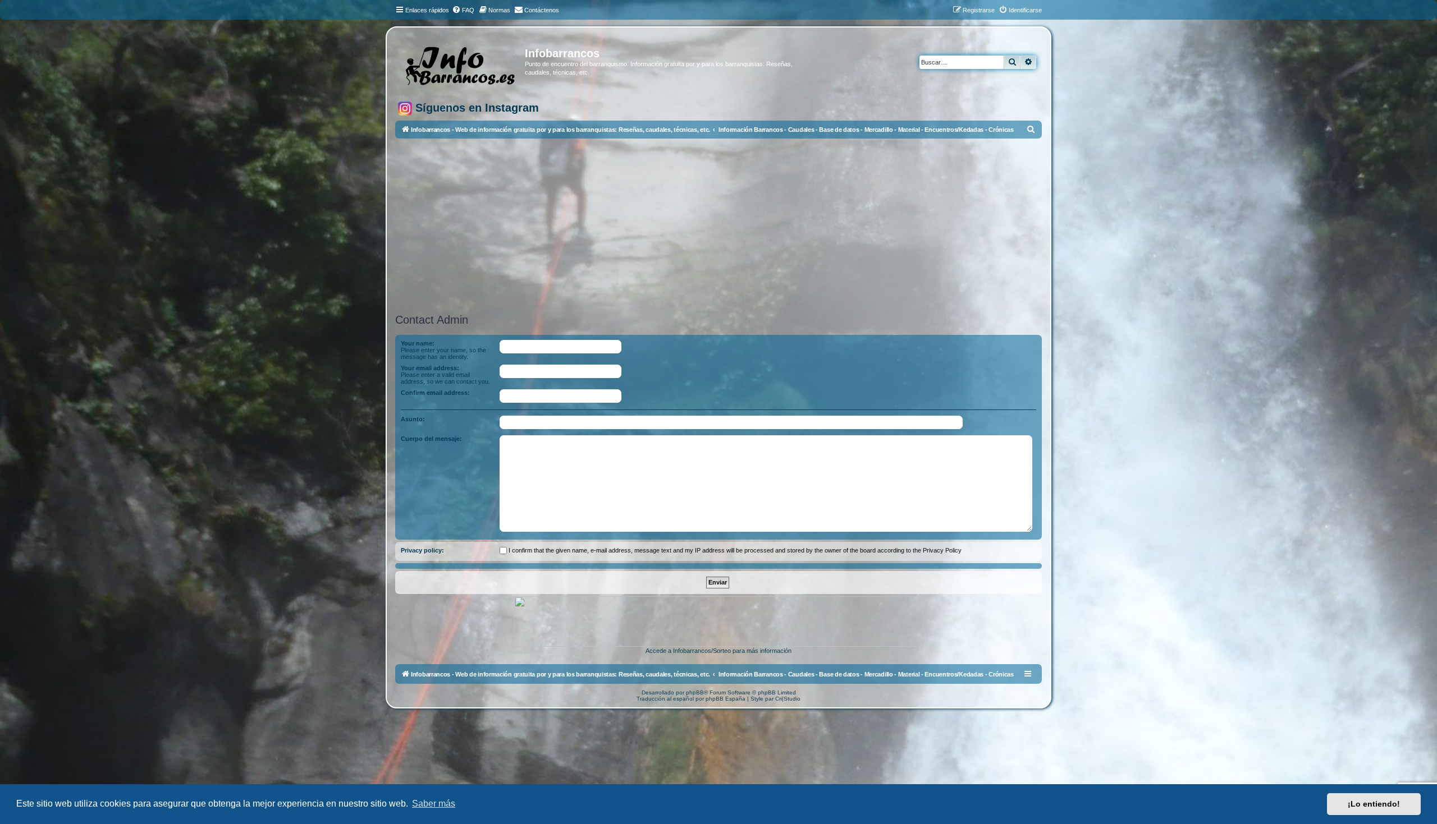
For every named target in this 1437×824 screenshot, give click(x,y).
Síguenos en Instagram (475, 108)
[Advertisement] (732, 226)
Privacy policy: (422, 550)
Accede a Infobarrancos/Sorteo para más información (718, 650)
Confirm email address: (435, 392)
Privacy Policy (942, 550)
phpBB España (725, 699)
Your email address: (430, 368)
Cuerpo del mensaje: (431, 438)
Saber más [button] (433, 803)
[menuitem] (463, 10)
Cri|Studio (787, 699)
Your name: (417, 343)
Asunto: (413, 419)
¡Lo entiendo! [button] (1374, 803)
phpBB (695, 692)
